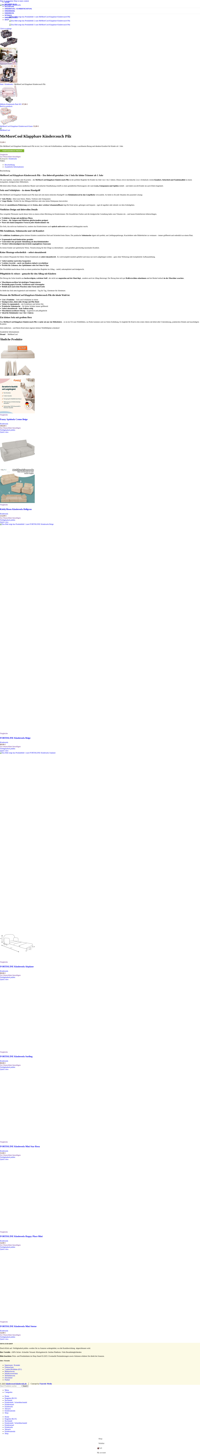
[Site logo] (10, 5)
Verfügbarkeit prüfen (12, 151)
